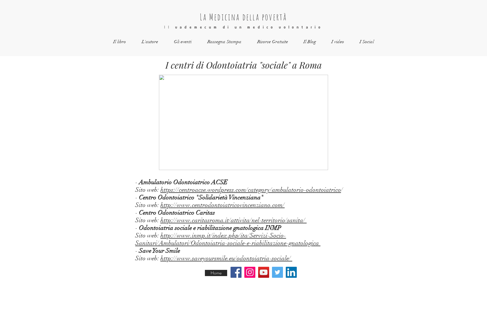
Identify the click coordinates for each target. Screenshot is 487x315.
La (203, 17)
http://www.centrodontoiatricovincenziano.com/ (222, 205)
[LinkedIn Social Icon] (291, 272)
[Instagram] (249, 272)
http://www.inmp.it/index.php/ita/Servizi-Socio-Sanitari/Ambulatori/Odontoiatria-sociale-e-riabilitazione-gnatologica (227, 239)
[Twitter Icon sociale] (277, 272)
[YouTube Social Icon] (263, 272)
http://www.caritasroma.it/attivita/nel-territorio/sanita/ (233, 220)
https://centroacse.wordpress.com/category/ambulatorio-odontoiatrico (250, 189)
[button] (119, 42)
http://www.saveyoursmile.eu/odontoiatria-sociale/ (226, 258)
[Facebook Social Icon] (236, 272)
